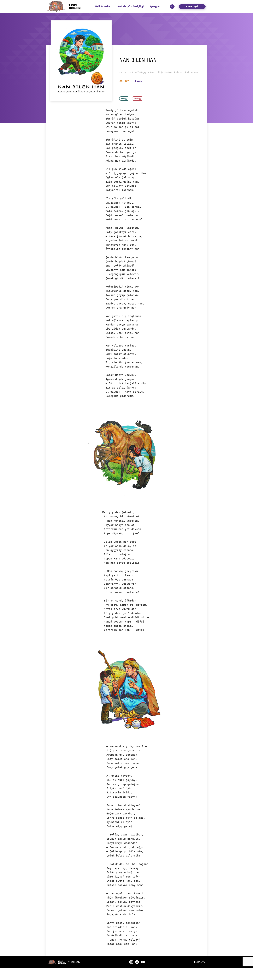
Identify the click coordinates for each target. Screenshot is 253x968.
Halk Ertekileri (103, 6)
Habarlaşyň (192, 6)
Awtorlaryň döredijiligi (130, 6)
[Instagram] (131, 962)
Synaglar (154, 6)
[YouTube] (143, 962)
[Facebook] (137, 962)
